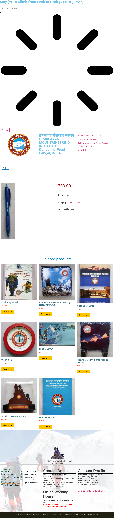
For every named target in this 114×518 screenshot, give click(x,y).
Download (82, 139)
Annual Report (102, 143)
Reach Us (89, 147)
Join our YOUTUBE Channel (92, 491)
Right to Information (86, 143)
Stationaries (75, 202)
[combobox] (57, 8)
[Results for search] (57, 71)
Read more (7, 311)
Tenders (81, 147)
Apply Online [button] (82, 150)
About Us (88, 135)
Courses (98, 135)
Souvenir (92, 139)
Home (80, 135)
